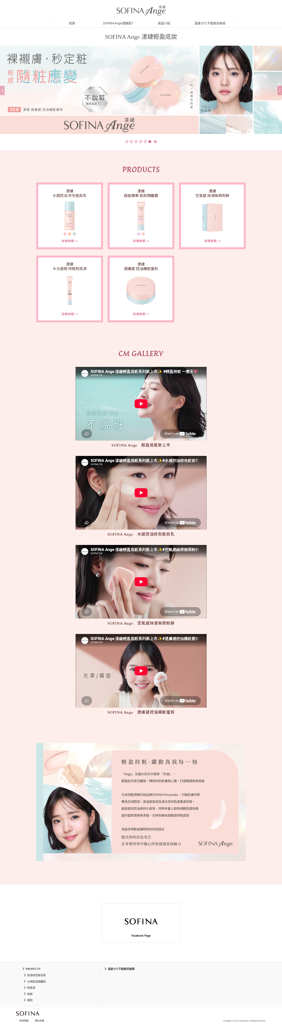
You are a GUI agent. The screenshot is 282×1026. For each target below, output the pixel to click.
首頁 (72, 23)
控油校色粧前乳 (36, 975)
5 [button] (145, 142)
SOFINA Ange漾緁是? (118, 23)
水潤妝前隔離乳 (36, 981)
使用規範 (24, 1021)
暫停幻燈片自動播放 (155, 141)
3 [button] (136, 142)
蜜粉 (30, 1000)
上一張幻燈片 (2, 90)
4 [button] (140, 142)
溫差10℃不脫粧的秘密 (210, 23)
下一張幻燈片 (279, 90)
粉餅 (30, 994)
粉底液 (31, 987)
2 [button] (131, 142)
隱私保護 (39, 1021)
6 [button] (150, 142)
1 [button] (127, 142)
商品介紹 (164, 23)
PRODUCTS (33, 968)
